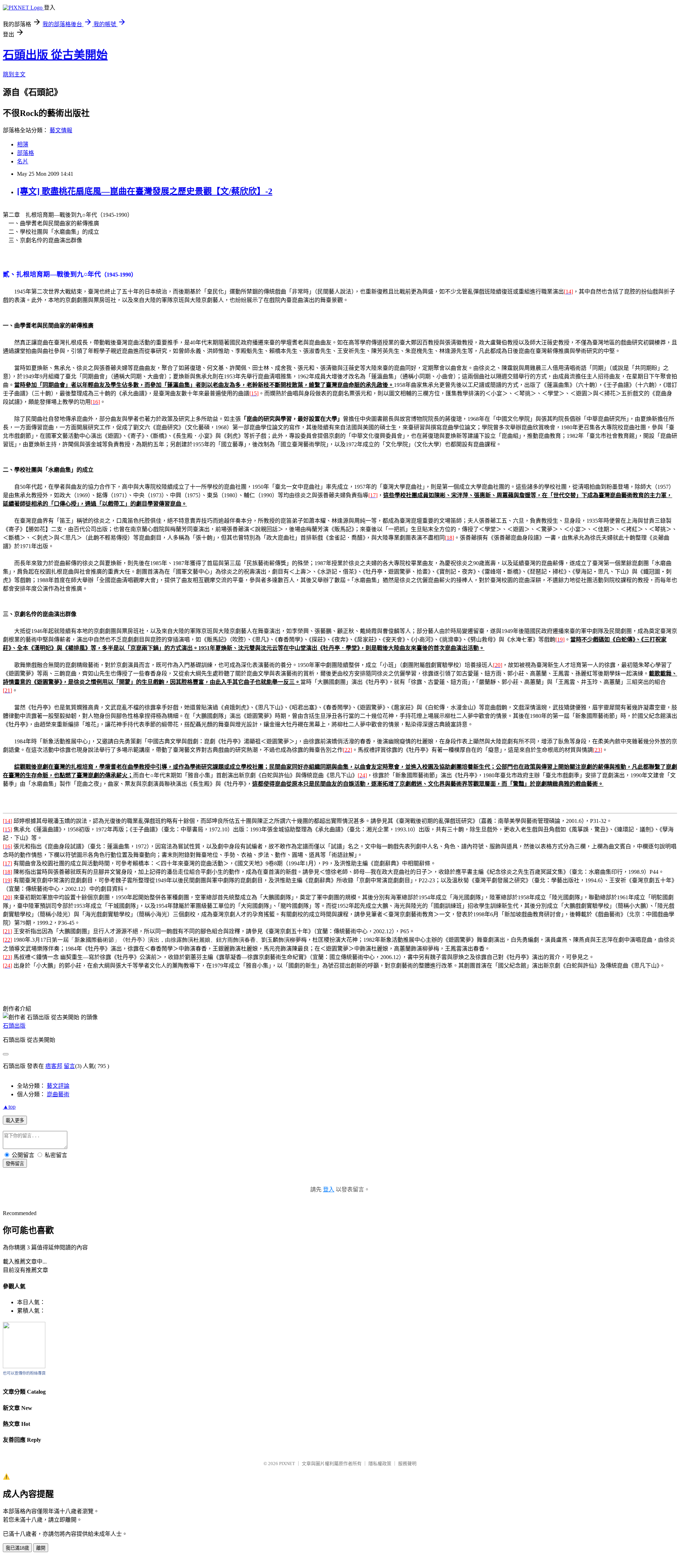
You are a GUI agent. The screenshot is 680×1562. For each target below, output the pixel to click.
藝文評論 (58, 1086)
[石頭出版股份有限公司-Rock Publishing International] (24, 1366)
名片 (22, 161)
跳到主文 (14, 74)
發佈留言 (15, 1163)
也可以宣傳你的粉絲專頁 (24, 1373)
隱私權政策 (379, 1463)
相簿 (22, 144)
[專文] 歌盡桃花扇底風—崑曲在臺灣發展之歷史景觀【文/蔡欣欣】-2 (144, 191)
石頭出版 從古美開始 (55, 54)
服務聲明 (407, 1463)
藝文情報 (61, 130)
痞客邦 (53, 1066)
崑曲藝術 (58, 1094)
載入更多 (15, 1120)
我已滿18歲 (17, 1548)
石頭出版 (14, 1026)
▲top (9, 1107)
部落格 (25, 153)
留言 (69, 1066)
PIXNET (287, 1463)
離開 (40, 1548)
